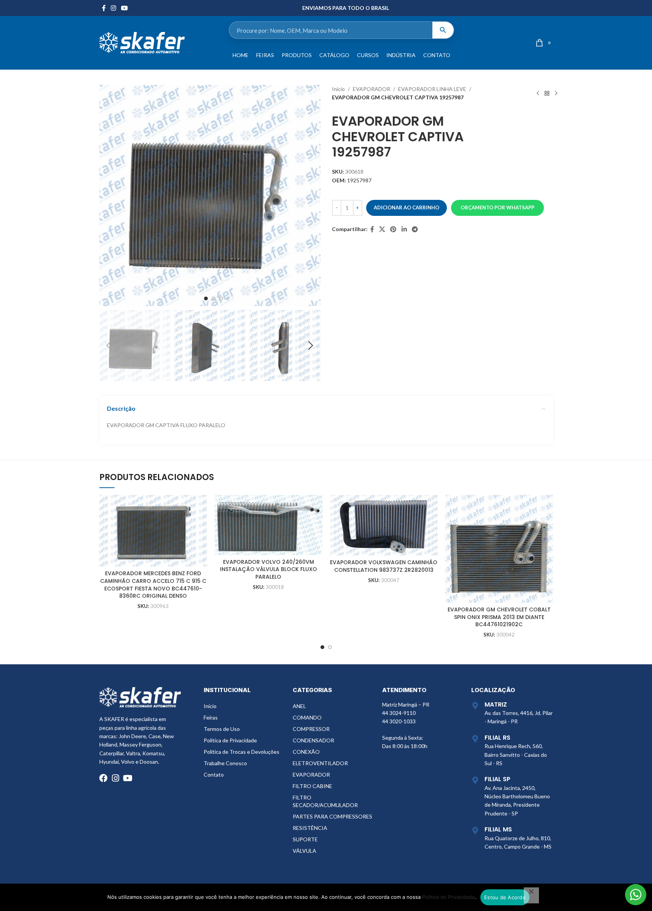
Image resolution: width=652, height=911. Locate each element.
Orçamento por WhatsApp (497, 207)
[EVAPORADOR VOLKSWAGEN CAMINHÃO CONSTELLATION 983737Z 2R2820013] (384, 525)
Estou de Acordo (505, 897)
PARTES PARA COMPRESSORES (332, 816)
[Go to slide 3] (221, 298)
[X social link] (382, 229)
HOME (241, 55)
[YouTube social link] (125, 8)
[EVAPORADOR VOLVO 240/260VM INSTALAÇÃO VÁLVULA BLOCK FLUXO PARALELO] (268, 525)
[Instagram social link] (113, 8)
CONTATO (436, 55)
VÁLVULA (304, 850)
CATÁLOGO (334, 55)
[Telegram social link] (414, 229)
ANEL (299, 706)
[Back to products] (547, 93)
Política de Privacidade (230, 740)
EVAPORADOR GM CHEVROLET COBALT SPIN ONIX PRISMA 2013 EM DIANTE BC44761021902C (499, 617)
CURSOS (368, 55)
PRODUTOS (297, 55)
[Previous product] (537, 93)
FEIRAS (265, 55)
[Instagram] (116, 778)
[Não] (531, 895)
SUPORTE (305, 839)
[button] (108, 345)
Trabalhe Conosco (225, 763)
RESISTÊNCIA (310, 828)
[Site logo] (142, 42)
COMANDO (307, 717)
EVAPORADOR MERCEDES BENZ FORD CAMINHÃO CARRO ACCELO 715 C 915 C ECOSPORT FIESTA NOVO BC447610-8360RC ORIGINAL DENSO (153, 585)
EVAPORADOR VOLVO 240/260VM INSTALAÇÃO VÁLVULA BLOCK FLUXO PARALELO (268, 569)
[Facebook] (103, 778)
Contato (214, 774)
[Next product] (556, 93)
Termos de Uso (222, 729)
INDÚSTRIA (401, 55)
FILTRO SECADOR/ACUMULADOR (325, 801)
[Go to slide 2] (213, 298)
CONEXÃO (306, 751)
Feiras (211, 717)
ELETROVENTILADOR (320, 763)
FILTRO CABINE (312, 786)
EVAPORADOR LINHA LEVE (432, 89)
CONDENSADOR (313, 740)
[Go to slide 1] (206, 298)
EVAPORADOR (371, 89)
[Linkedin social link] (404, 229)
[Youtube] (128, 778)
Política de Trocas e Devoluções (241, 751)
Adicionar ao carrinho (406, 207)
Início (338, 89)
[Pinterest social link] (393, 229)
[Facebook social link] (103, 8)
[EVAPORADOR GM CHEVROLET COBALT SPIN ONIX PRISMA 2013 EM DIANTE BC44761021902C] (499, 549)
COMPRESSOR (311, 729)
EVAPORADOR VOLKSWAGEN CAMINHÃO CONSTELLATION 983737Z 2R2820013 (383, 566)
